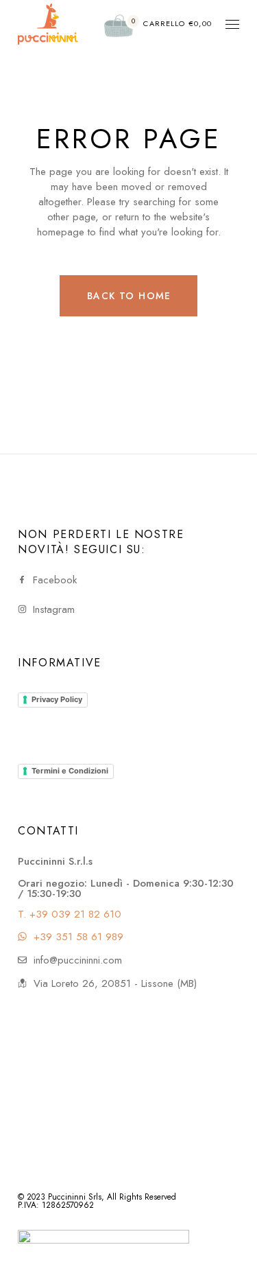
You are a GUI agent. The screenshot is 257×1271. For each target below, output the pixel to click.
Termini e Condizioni (70, 771)
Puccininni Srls (74, 1197)
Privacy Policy (57, 699)
